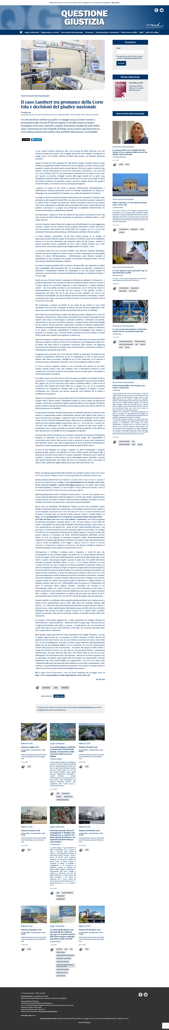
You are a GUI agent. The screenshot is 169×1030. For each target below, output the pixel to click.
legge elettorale (122, 291)
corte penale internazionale (125, 341)
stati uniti (121, 232)
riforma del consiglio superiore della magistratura (65, 965)
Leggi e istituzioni (31, 32)
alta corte (59, 949)
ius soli (142, 229)
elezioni (121, 164)
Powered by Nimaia (84, 1022)
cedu (55, 688)
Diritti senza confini (129, 32)
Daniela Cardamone (56, 759)
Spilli (141, 32)
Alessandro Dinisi (36, 750)
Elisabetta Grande (118, 207)
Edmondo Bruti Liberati (120, 157)
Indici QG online (152, 32)
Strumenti (89, 32)
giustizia (59, 796)
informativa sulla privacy (132, 58)
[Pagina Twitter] (161, 10)
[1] (78, 224)
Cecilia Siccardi (55, 844)
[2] (61, 265)
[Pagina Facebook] (156, 10)
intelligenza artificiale (62, 799)
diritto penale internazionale (126, 344)
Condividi (37, 139)
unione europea (61, 975)
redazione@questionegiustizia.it (47, 1011)
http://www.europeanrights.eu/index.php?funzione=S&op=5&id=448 (62, 675)
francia (127, 164)
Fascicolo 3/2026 (136, 83)
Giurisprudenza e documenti (107, 32)
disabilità (64, 688)
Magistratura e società (50, 32)
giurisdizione (65, 793)
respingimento (61, 899)
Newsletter (130, 42)
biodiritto (46, 688)
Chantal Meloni (118, 334)
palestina (127, 347)
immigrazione (60, 896)
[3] (44, 276)
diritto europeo (61, 952)
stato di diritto (132, 291)
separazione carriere (62, 972)
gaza (137, 344)
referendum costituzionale (64, 958)
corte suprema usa (123, 229)
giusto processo (68, 796)
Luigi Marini (117, 390)
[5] (52, 301)
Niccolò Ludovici (56, 941)
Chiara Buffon (26, 750)
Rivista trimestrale (130, 77)
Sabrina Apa (27, 112)
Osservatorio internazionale (72, 32)
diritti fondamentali (67, 892)
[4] (63, 290)
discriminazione (134, 288)
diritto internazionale (140, 341)
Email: (118, 48)
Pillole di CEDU (27, 743)
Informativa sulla (28, 1015)
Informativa (116, 3)
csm (71, 949)
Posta (27, 139)
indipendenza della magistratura (65, 955)
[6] (101, 452)
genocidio (142, 344)
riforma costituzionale (63, 961)
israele (120, 347)
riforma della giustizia (63, 969)
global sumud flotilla (124, 444)
